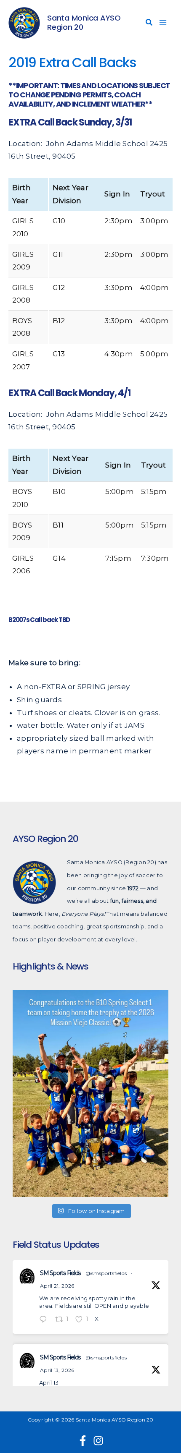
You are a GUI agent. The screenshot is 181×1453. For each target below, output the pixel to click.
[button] (149, 23)
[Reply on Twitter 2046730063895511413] (45, 1320)
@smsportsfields (106, 1273)
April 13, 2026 (57, 1370)
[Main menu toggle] (163, 23)
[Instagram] (98, 1440)
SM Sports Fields (60, 1273)
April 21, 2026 (57, 1286)
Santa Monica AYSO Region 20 (84, 22)
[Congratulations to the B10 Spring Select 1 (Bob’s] (90, 1093)
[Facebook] (82, 1440)
